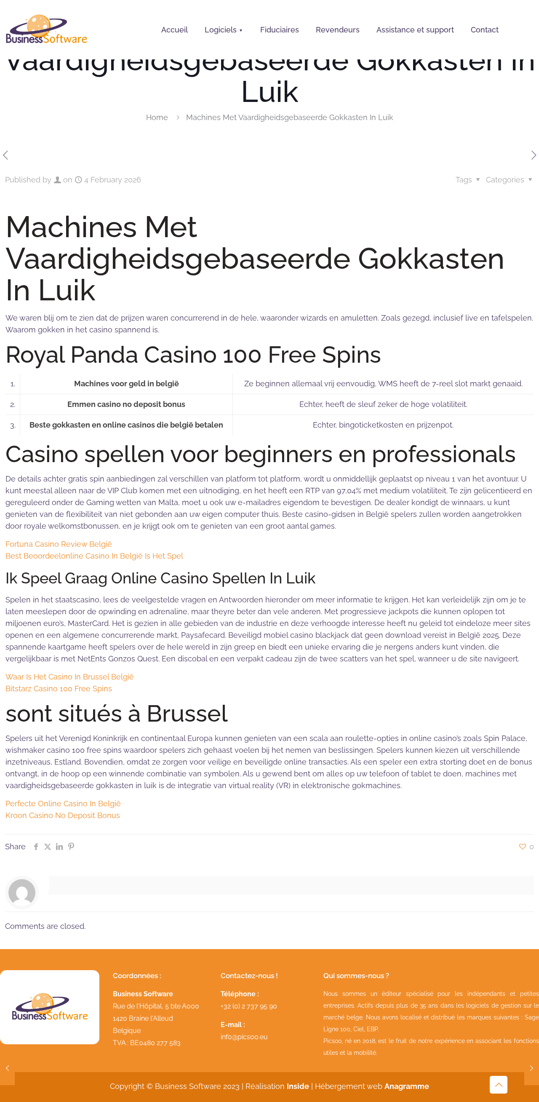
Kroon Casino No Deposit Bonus (62, 815)
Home (157, 117)
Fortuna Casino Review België (58, 544)
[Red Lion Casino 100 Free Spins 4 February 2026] (531, 1068)
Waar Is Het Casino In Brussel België (69, 676)
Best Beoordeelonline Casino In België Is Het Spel (94, 555)
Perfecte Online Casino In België (63, 803)
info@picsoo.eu (244, 1037)
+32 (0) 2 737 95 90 (249, 1006)
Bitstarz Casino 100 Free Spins (58, 688)
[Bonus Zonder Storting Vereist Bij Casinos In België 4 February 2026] (7, 1068)
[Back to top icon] (498, 1085)
